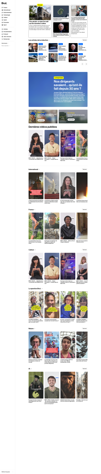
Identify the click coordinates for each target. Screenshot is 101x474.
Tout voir (85, 40)
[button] (7, 472)
